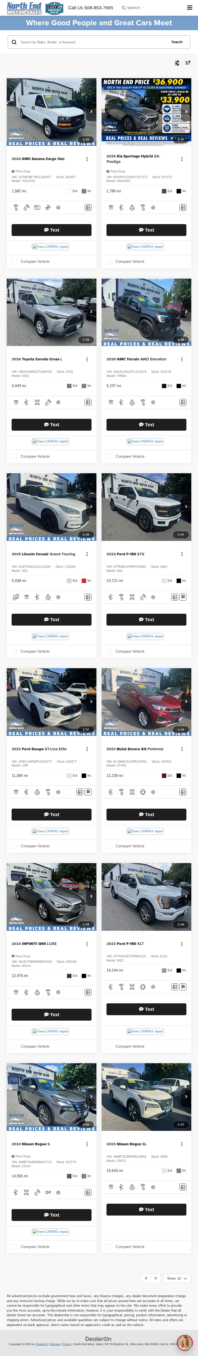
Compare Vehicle (35, 261)
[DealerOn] (98, 1339)
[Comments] (88, 207)
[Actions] (87, 158)
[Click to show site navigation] (190, 8)
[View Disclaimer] (58, 207)
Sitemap (55, 1344)
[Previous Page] (146, 1278)
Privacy (67, 1344)
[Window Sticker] (182, 597)
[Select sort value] (187, 62)
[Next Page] (156, 1278)
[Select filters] (177, 62)
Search (177, 42)
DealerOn (42, 1344)
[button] (91, 112)
